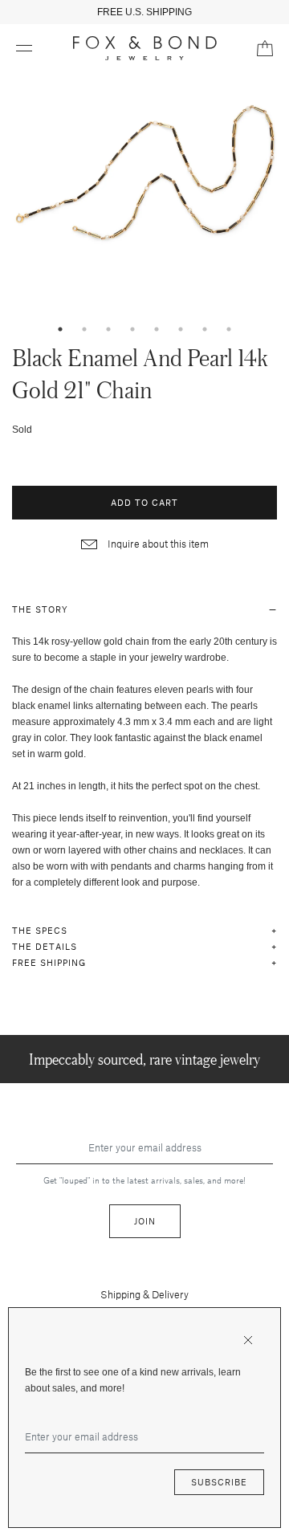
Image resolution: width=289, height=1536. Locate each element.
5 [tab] (157, 329)
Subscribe (219, 1482)
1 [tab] (60, 329)
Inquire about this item (157, 543)
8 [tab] (229, 329)
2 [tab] (84, 329)
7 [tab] (205, 329)
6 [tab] (181, 329)
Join (145, 1221)
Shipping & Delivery (144, 1294)
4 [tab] (132, 329)
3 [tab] (108, 329)
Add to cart (144, 502)
